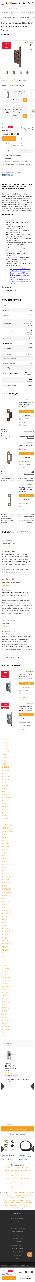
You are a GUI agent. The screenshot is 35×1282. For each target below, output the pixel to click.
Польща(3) (5, 1026)
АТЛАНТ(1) (5, 983)
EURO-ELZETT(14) (7, 797)
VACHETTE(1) (6, 959)
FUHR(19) (5, 819)
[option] (17, 57)
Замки (17, 1221)
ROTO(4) (4, 922)
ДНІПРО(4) (5, 996)
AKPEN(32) (5, 752)
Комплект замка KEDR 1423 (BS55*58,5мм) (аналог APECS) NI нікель (10, 1066)
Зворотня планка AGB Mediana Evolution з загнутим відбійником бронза (20, 281)
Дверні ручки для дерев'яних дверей (17, 1167)
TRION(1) (5, 953)
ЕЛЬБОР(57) (6, 999)
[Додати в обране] (31, 45)
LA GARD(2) (5, 868)
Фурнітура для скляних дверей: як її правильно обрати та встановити (17, 1196)
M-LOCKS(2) (6, 880)
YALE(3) (4, 974)
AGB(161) (5, 749)
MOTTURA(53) (6, 889)
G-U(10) (4, 822)
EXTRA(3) (5, 807)
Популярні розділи (25, 1265)
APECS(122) (6, 758)
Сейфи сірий (25, 1184)
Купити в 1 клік (27, 139)
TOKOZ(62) (5, 950)
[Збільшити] (17, 57)
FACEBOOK (3, 175)
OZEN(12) (5, 904)
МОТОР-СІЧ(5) (6, 1020)
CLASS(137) (6, 788)
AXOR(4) (4, 764)
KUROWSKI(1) (6, 864)
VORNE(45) (5, 968)
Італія (30, 338)
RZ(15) (4, 925)
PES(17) (4, 907)
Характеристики (20, 12)
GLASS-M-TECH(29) (8, 831)
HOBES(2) (5, 840)
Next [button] (32, 1086)
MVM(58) (5, 895)
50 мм (30, 368)
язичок (30, 354)
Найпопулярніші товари (17, 1129)
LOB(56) (4, 871)
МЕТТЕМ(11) (6, 1017)
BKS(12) (4, 773)
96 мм (30, 363)
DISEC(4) (5, 794)
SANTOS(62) (6, 929)
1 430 (6, 1159)
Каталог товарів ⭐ (25, 17)
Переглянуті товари (17, 1134)
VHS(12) (4, 962)
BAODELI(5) (5, 767)
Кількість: (7, 134)
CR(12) (4, 791)
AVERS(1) (5, 761)
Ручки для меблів (18, 1238)
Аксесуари (30, 12)
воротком (29, 358)
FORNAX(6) (5, 813)
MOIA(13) (5, 886)
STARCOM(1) (6, 941)
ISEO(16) (5, 849)
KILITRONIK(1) (6, 861)
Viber (9, 175)
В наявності (24, 91)
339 (23, 1159)
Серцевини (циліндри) (17, 1218)
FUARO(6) (5, 816)
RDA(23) (4, 916)
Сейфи (17, 1258)
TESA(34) (5, 947)
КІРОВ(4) (5, 1014)
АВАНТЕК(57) (6, 977)
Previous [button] (3, 1086)
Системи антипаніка (17, 1231)
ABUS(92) (5, 746)
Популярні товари (14, 1265)
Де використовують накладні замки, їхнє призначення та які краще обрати (17, 1207)
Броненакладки (17, 1241)
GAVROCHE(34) (7, 825)
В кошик (27, 411)
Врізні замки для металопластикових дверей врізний (17, 1180)
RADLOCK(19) (6, 913)
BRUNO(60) (5, 782)
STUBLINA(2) (6, 944)
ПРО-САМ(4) (6, 1029)
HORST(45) (5, 843)
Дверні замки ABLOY (17, 1176)
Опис (12, 12)
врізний (30, 343)
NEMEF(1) (5, 898)
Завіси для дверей (17, 1245)
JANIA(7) (5, 852)
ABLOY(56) (5, 742)
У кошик (10, 139)
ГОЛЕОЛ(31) (6, 993)
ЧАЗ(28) (4, 1035)
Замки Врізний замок (12, 1184)
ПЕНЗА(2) (5, 1023)
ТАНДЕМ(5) (5, 1032)
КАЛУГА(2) (5, 1008)
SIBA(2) (4, 938)
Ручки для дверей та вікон (17, 1235)
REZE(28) (5, 919)
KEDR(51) (5, 858)
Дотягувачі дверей (17, 1248)
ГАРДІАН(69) (6, 989)
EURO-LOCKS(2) (7, 800)
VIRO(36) (5, 965)
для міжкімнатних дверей (28, 323)
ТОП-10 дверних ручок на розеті (24, 1192)
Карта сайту (4, 1265)
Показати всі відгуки (12, 657)
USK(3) (4, 956)
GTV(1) (4, 834)
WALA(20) (5, 971)
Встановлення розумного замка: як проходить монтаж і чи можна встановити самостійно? (17, 1201)
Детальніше (26, 415)
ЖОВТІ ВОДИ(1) (7, 1002)
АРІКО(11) (5, 980)
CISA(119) (5, 785)
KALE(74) (5, 855)
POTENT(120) (6, 910)
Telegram (6, 175)
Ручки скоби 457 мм (17, 1187)
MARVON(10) (6, 883)
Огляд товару (6, 12)
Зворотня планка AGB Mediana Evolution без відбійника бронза (19, 94)
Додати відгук (22, 532)
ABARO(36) (5, 739)
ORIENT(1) (5, 901)
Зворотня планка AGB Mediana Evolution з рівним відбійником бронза (20, 275)
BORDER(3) (5, 779)
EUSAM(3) (5, 803)
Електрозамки (17, 1225)
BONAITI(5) (5, 776)
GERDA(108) (6, 828)
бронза (30, 385)
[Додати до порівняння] (31, 49)
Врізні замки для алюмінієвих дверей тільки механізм (17, 1171)
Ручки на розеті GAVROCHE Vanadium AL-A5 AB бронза (19, 110)
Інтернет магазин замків (10, 17)
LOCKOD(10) (6, 877)
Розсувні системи (17, 1251)
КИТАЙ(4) (5, 1011)
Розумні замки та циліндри (17, 1228)
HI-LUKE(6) (5, 837)
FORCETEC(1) (6, 810)
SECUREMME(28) (7, 932)
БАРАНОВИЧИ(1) (7, 986)
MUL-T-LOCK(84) (7, 892)
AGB (30, 310)
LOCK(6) (4, 874)
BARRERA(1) (6, 770)
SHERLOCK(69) (6, 935)
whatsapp (12, 175)
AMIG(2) (4, 755)
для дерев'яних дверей (29, 332)
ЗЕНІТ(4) (5, 1005)
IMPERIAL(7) (6, 846)
